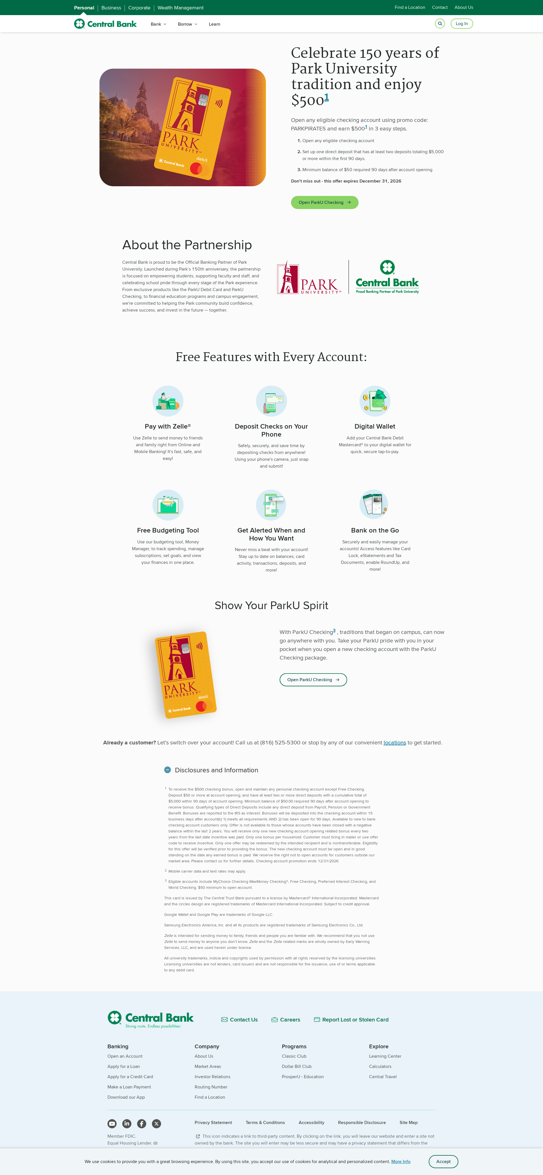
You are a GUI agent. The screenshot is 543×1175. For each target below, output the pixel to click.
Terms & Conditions (265, 1122)
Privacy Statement (213, 1122)
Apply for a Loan (123, 1066)
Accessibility (311, 1122)
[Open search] (440, 24)
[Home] (154, 1019)
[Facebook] (141, 1123)
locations (395, 742)
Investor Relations (212, 1076)
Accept (443, 1161)
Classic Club (294, 1056)
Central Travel (383, 1076)
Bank (156, 24)
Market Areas (208, 1066)
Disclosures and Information (216, 770)
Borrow (185, 24)
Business (111, 7)
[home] (105, 24)
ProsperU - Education (303, 1076)
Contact (440, 7)
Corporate (139, 7)
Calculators (380, 1066)
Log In (462, 23)
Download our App (126, 1097)
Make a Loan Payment (129, 1087)
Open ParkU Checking (321, 202)
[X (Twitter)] (156, 1123)
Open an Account (125, 1056)
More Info (400, 1161)
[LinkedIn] (126, 1123)
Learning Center (385, 1056)
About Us (464, 7)
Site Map (409, 1122)
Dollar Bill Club (297, 1066)
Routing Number (211, 1087)
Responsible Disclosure (362, 1122)
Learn (214, 24)
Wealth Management (181, 7)
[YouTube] (112, 1123)
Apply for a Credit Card (130, 1076)
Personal (84, 7)
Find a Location (410, 7)
